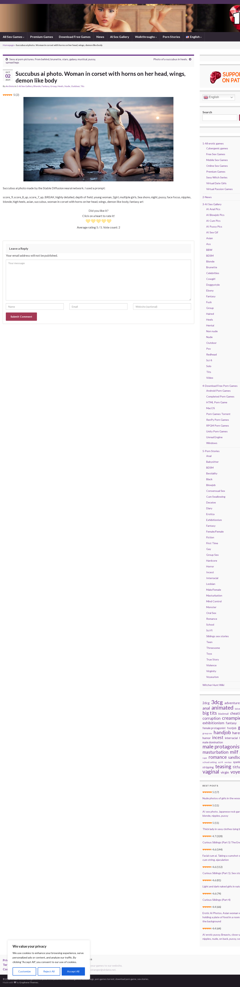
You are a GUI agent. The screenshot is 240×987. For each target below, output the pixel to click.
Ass (208, 244)
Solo (208, 366)
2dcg (206, 703)
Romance (211, 618)
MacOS (210, 408)
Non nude (212, 331)
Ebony (210, 290)
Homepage (8, 45)
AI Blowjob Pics (215, 214)
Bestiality (211, 473)
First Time (212, 543)
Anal (209, 455)
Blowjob (211, 485)
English (213, 97)
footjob (231, 728)
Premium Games (41, 36)
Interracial (212, 578)
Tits (82, 86)
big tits (209, 713)
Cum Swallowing (215, 496)
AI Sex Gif (212, 232)
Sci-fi (209, 360)
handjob (222, 732)
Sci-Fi (209, 630)
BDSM (210, 255)
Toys (209, 653)
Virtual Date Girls (216, 183)
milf (234, 752)
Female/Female (215, 531)
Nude (67, 86)
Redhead (211, 354)
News (100, 36)
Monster (211, 607)
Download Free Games (75, 36)
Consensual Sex (215, 490)
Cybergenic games (217, 148)
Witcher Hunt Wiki (213, 685)
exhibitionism (213, 723)
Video (209, 377)
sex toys (228, 762)
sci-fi (220, 762)
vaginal (210, 771)
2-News (207, 197)
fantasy (231, 723)
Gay (208, 549)
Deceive (211, 502)
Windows (211, 443)
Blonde (37, 86)
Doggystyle (213, 284)
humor (206, 738)
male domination (212, 742)
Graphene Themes (28, 982)
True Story (212, 659)
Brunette (211, 267)
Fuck (209, 302)
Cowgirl (210, 278)
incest (217, 737)
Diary (209, 508)
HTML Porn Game (216, 402)
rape (204, 758)
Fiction (210, 537)
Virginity (211, 671)
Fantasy (45, 86)
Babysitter (212, 461)
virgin (225, 772)
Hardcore (211, 560)
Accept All (73, 971)
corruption (211, 718)
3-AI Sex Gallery (24, 86)
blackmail (223, 713)
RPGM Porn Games (217, 425)
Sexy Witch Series (216, 177)
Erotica (210, 514)
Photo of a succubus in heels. (170, 59)
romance (217, 757)
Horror (210, 566)
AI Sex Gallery (119, 36)
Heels (61, 86)
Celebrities (212, 273)
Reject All (49, 971)
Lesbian (210, 583)
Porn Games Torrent (218, 413)
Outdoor (75, 86)
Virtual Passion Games (219, 189)
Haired (210, 313)
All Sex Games (13, 36)
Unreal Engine (214, 437)
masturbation (215, 752)
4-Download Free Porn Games (220, 385)
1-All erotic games (213, 143)
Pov (208, 348)
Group (53, 86)
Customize (24, 971)
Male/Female (213, 589)
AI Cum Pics (213, 220)
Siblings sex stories (217, 636)
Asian (209, 238)
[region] (49, 959)
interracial (231, 738)
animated (222, 707)
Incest (210, 572)
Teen (209, 642)
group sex (207, 733)
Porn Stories (171, 36)
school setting (209, 762)
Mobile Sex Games (217, 159)
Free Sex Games (215, 154)
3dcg (217, 702)
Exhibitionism (214, 519)
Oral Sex (211, 612)
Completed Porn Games (220, 396)
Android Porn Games (218, 390)
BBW (209, 249)
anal (206, 708)
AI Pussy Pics (214, 226)
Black (209, 479)
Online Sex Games (217, 165)
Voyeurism (212, 676)
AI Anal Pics (213, 209)
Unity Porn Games (217, 431)
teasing (223, 766)
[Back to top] (231, 978)
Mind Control (214, 601)
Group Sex (212, 554)
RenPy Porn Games (217, 419)
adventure (232, 703)
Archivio (10, 86)
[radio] (88, 221)
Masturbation (214, 595)
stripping (208, 767)
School (210, 624)
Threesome (213, 647)
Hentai (210, 325)
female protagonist (214, 728)
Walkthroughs (145, 36)
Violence (211, 665)
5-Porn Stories (211, 451)
